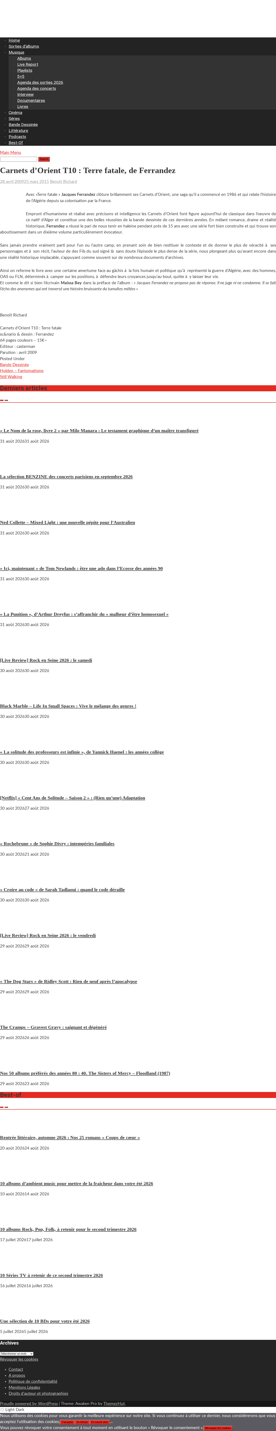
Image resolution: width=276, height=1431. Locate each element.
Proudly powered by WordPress (29, 1404)
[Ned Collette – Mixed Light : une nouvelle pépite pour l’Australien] (13, 512)
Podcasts (17, 136)
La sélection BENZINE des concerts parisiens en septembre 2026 (66, 476)
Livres (22, 106)
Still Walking (11, 377)
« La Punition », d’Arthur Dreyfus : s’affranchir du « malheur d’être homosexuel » (84, 614)
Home (14, 40)
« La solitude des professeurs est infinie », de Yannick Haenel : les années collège (82, 752)
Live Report (27, 64)
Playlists (24, 70)
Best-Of (16, 142)
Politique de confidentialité (33, 1382)
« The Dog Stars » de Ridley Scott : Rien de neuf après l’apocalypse (68, 981)
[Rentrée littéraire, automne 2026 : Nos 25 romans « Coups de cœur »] (13, 1127)
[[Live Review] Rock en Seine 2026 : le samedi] (13, 649)
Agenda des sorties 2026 (40, 82)
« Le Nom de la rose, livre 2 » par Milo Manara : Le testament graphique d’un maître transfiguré (99, 430)
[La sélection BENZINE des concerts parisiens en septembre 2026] (13, 466)
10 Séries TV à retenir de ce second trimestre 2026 (51, 1275)
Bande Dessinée (23, 124)
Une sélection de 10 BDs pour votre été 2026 (45, 1321)
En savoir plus (99, 1422)
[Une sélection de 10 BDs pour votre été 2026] (13, 1310)
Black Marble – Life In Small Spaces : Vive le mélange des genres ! (68, 706)
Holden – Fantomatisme (22, 371)
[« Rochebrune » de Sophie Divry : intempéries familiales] (13, 833)
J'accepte (67, 1422)
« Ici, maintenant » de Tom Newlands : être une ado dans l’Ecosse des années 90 (81, 568)
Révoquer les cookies (19, 1359)
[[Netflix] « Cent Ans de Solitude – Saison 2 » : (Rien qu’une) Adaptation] (13, 787)
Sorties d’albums (24, 46)
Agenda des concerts (36, 88)
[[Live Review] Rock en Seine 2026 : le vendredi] (13, 925)
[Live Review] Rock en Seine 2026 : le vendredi (48, 935)
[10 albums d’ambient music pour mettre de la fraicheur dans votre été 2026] (13, 1173)
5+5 (20, 76)
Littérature (18, 130)
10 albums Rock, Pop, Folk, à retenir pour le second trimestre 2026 (68, 1229)
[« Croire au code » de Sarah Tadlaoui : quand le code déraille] (13, 879)
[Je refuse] (111, 1423)
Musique (16, 52)
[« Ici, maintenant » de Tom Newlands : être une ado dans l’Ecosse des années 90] (13, 558)
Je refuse (82, 1422)
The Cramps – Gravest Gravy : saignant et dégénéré (53, 1027)
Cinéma (15, 112)
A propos (17, 1376)
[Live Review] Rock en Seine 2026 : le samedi (46, 660)
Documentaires (31, 100)
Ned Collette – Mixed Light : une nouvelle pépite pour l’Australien (67, 522)
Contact (16, 1370)
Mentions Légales (24, 1388)
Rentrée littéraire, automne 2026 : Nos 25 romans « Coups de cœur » (70, 1137)
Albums (24, 58)
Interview (25, 94)
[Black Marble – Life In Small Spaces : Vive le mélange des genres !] (13, 695)
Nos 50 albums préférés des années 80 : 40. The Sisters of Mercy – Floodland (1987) (85, 1073)
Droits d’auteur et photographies (38, 1394)
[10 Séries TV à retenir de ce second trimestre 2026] (13, 1264)
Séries (14, 118)
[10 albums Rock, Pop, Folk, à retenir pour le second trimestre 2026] (13, 1218)
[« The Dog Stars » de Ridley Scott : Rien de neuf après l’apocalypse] (13, 971)
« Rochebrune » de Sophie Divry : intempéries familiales (57, 843)
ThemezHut (114, 1404)
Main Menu (10, 153)
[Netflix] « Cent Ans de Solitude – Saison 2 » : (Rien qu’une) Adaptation (72, 797)
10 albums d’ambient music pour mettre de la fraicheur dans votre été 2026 (76, 1183)
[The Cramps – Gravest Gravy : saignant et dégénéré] (13, 1016)
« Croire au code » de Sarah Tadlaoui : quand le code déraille (62, 889)
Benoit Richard (63, 182)
